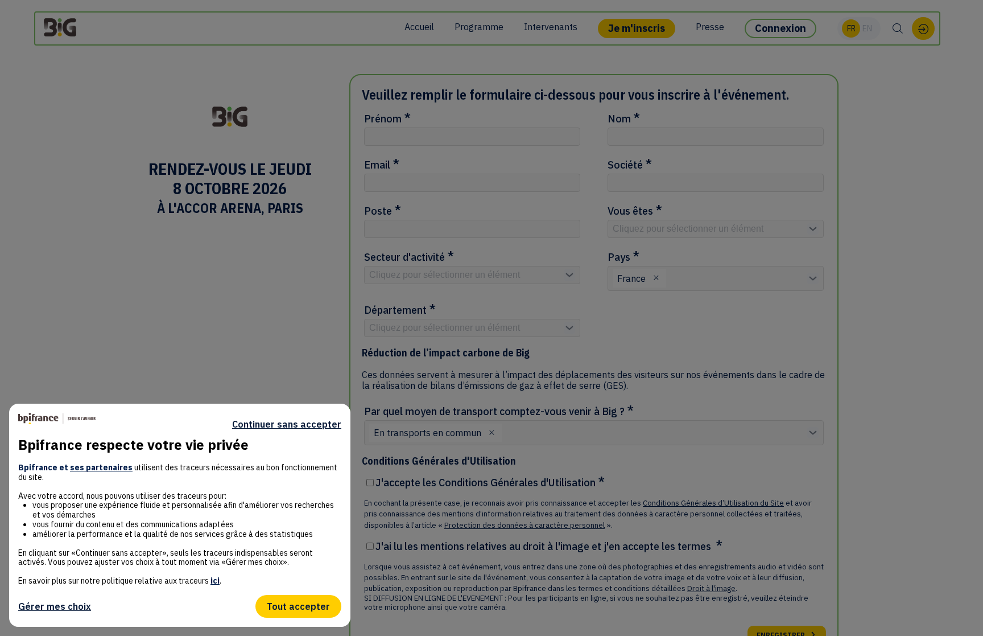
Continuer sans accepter (286, 424)
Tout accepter (298, 606)
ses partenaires (101, 467)
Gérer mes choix (54, 606)
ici (215, 581)
